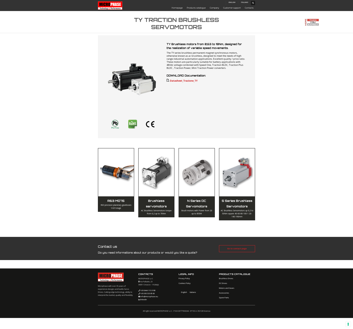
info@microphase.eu (149, 296)
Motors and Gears (226, 288)
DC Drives (223, 283)
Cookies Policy (185, 283)
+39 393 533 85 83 (148, 293)
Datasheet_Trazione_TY (184, 80)
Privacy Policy (184, 278)
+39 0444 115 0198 (148, 290)
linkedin (143, 299)
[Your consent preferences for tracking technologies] (348, 324)
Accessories (224, 293)
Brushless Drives (226, 278)
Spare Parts (224, 297)
